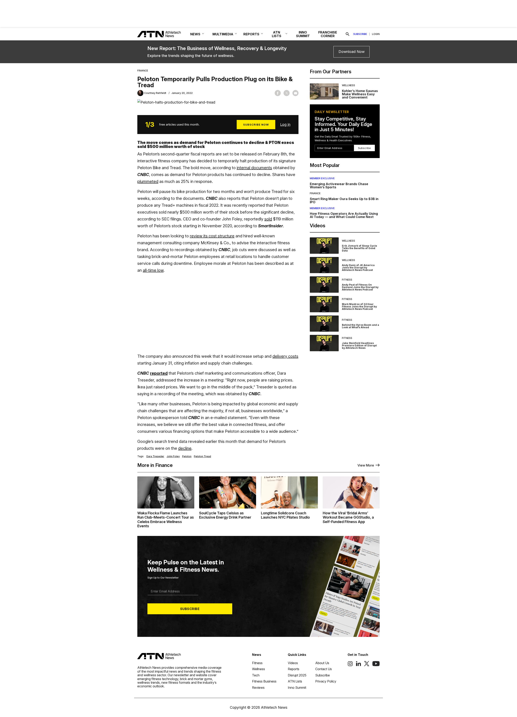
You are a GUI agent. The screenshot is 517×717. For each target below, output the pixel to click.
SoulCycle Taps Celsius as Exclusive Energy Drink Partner (225, 515)
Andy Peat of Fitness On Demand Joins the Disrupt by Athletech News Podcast (360, 287)
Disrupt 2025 (297, 675)
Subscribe (360, 34)
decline (184, 448)
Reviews (258, 688)
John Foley (173, 456)
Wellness (348, 85)
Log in (285, 124)
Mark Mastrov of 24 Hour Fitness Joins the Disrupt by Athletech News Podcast (359, 306)
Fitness (347, 279)
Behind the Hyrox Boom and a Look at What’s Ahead (360, 326)
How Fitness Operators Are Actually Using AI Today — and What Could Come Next (344, 215)
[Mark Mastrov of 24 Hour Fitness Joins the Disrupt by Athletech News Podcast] (324, 304)
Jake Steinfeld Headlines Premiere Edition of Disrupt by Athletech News (359, 345)
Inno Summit (297, 688)
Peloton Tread (202, 456)
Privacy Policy (325, 681)
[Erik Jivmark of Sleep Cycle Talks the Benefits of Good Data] (324, 245)
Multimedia (222, 34)
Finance (142, 70)
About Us (322, 663)
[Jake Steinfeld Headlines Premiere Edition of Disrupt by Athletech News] (324, 343)
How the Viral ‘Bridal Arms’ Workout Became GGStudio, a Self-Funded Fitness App (348, 517)
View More (365, 465)
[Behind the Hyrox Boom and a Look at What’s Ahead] (324, 324)
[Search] (347, 34)
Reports (293, 669)
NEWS (195, 34)
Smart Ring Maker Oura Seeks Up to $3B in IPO (344, 200)
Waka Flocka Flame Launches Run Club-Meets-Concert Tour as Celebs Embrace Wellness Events (165, 519)
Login (376, 34)
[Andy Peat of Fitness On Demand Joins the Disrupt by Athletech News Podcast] (324, 284)
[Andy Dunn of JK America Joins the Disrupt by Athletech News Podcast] (324, 265)
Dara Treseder (155, 456)
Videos (293, 663)
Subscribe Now (256, 124)
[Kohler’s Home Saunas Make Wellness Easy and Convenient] (324, 91)
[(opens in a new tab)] (350, 665)
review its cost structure (212, 236)
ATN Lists (295, 681)
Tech (256, 675)
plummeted (147, 181)
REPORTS (251, 34)
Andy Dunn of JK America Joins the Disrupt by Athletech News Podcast (358, 267)
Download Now (351, 51)
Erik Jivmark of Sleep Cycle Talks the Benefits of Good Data (359, 248)
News (256, 654)
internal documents (254, 167)
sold (268, 219)
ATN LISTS (276, 34)
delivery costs (285, 356)
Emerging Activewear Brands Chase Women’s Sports (339, 185)
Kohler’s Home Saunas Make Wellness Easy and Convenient (360, 94)
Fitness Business (264, 681)
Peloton (186, 456)
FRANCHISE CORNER (327, 34)
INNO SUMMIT (303, 34)
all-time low (153, 270)
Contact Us (323, 669)
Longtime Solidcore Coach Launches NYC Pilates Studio (285, 515)
